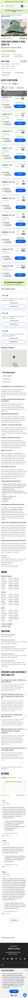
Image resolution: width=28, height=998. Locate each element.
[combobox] (14, 6)
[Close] (25, 92)
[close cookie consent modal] (26, 970)
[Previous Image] (3, 27)
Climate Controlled (7, 375)
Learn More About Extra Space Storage (13, 953)
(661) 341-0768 (5, 56)
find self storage (10, 15)
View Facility (14, 306)
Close (14, 991)
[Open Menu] (2, 6)
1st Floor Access (6, 381)
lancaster (18, 15)
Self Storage (11, 87)
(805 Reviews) (8, 38)
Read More (14, 920)
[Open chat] (25, 995)
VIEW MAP (24, 38)
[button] (14, 289)
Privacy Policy (20, 980)
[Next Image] (25, 27)
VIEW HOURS (23, 61)
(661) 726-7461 (19, 56)
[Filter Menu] (6, 87)
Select (20, 106)
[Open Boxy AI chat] (2, 87)
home (2, 15)
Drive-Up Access (6, 378)
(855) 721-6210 (7, 626)
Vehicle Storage (20, 87)
